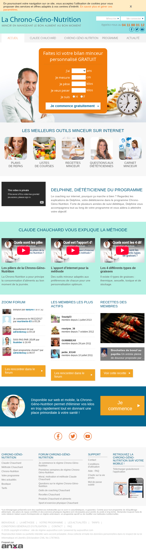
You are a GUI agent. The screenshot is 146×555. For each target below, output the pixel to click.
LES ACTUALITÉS (77, 522)
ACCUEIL (13, 38)
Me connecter (134, 18)
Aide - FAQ (93, 471)
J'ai (68, 71)
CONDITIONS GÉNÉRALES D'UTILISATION (24, 526)
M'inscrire (111, 18)
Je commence (120, 405)
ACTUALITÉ (133, 38)
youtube (88, 436)
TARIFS (95, 522)
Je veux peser (60, 90)
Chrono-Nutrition (10, 471)
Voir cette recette (115, 373)
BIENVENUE (8, 522)
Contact (92, 460)
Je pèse (65, 84)
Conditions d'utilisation (94, 465)
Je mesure (63, 77)
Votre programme (10, 475)
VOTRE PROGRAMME (51, 522)
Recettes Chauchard (49, 494)
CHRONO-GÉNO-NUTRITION (81, 38)
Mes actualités (9, 479)
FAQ (69, 526)
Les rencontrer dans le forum (20, 371)
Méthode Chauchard (12, 467)
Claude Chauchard (11, 463)
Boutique (6, 484)
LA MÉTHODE (27, 522)
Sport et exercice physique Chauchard (58, 503)
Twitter (73, 436)
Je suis (65, 97)
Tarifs (4, 488)
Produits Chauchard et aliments (55, 498)
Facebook (58, 436)
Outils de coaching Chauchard (54, 490)
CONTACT (57, 526)
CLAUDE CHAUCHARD (43, 38)
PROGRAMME (110, 38)
